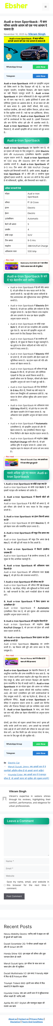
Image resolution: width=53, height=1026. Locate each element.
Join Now (40, 67)
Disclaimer (15, 1022)
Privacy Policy (36, 1019)
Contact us (23, 1019)
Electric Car (14, 763)
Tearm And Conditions (32, 1022)
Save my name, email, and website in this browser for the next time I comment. (28, 885)
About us (12, 1019)
